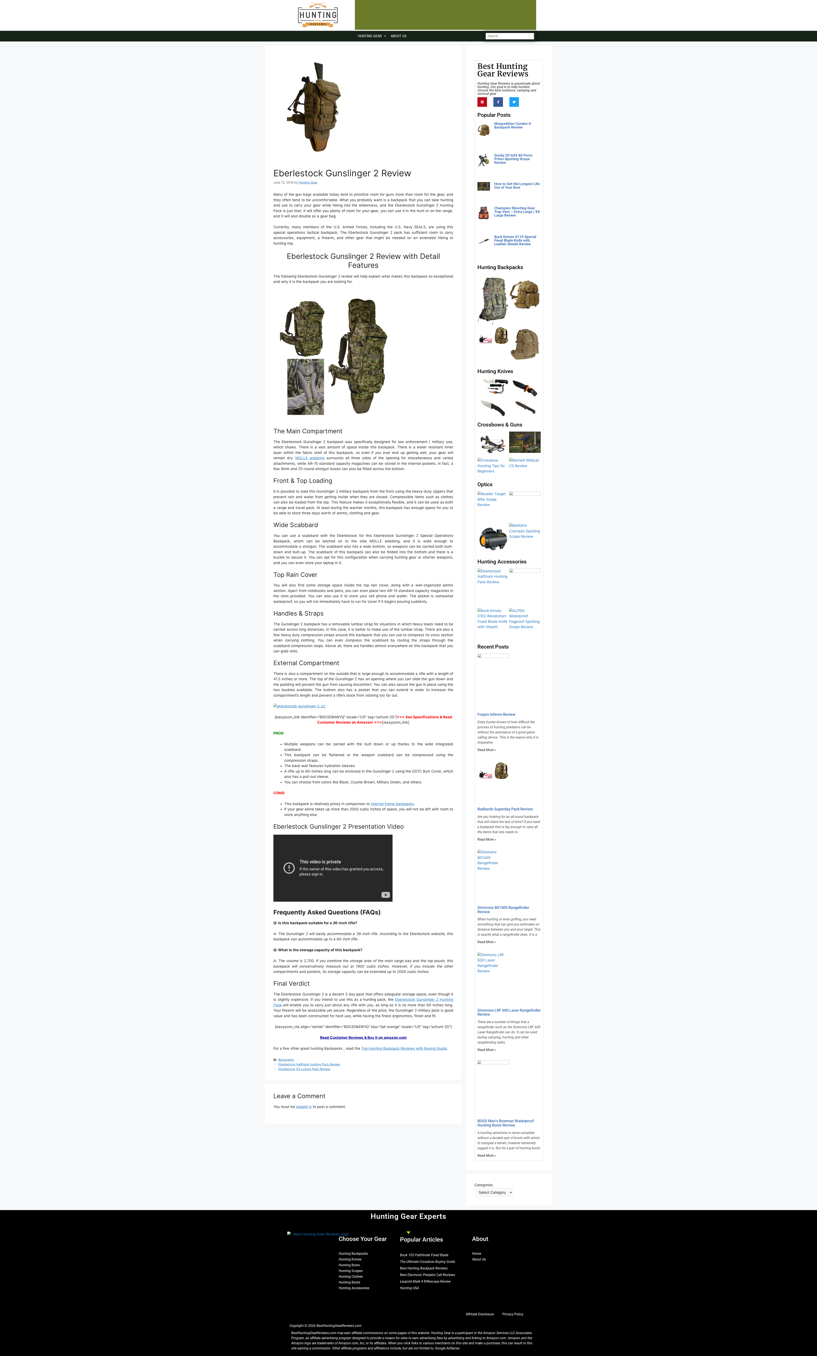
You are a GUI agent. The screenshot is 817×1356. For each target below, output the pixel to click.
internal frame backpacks (392, 804)
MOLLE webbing (309, 458)
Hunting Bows (349, 1265)
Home (476, 1254)
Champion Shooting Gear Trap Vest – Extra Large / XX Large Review (517, 211)
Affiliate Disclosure (480, 1314)
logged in (304, 1107)
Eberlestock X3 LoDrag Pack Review (304, 1069)
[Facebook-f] (498, 102)
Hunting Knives (350, 1259)
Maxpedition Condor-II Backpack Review (512, 125)
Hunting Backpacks (353, 1254)
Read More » (503, 134)
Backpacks (286, 1059)
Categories (483, 1185)
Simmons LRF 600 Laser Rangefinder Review (509, 1012)
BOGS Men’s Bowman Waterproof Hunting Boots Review (505, 1123)
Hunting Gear (370, 36)
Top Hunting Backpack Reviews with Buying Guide (404, 1048)
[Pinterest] (482, 102)
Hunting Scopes (351, 1271)
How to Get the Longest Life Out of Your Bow (517, 186)
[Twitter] (514, 102)
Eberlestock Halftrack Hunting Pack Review (309, 1064)
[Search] (531, 36)
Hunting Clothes (351, 1277)
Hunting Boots (349, 1282)
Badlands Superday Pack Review (505, 809)
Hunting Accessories (354, 1288)
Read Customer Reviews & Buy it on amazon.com (363, 1037)
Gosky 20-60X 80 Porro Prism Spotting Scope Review (513, 159)
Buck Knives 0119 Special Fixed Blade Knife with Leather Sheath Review (515, 240)
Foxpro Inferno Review (496, 714)
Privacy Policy (512, 1314)
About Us (399, 36)
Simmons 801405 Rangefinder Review (503, 909)
